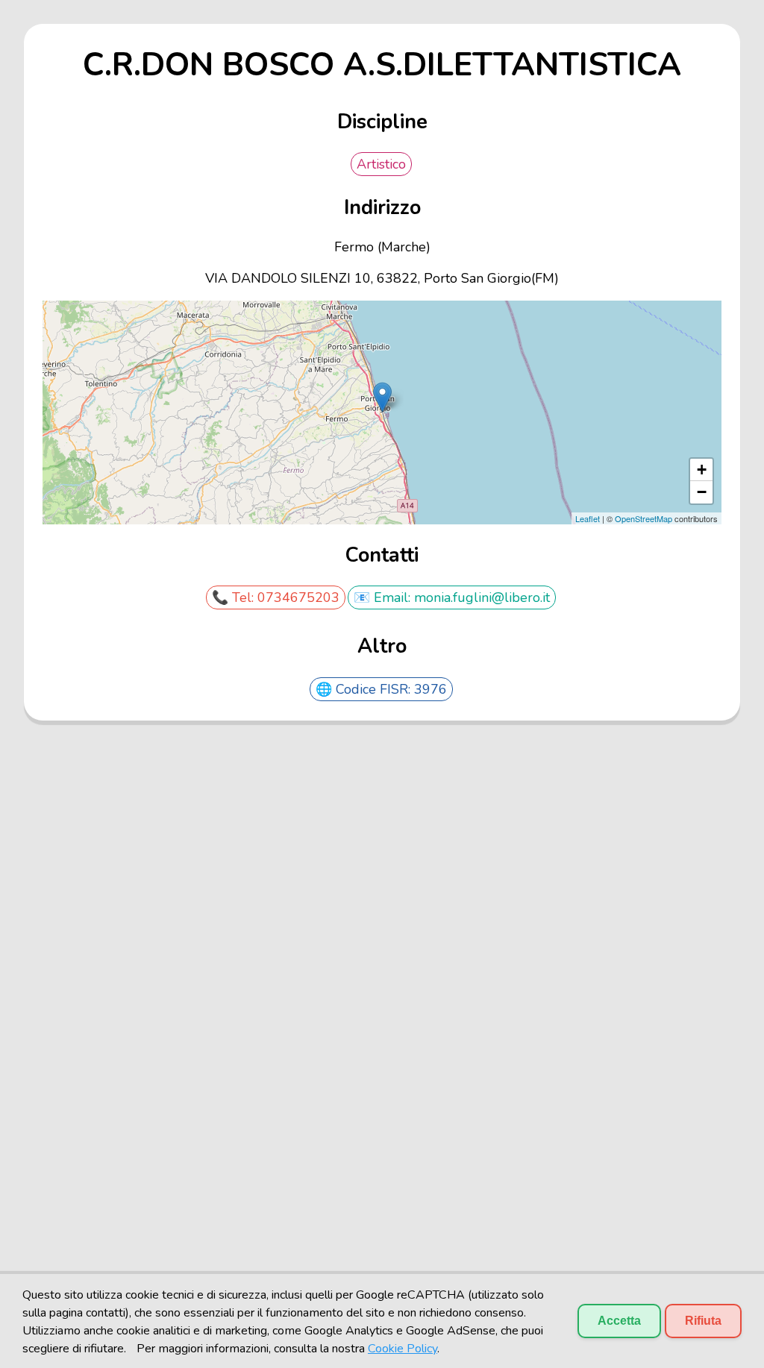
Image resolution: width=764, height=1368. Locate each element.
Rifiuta (703, 1320)
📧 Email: (384, 597)
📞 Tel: (234, 597)
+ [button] (702, 469)
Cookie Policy (402, 1348)
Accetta (619, 1320)
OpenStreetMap (643, 518)
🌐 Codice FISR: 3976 (381, 689)
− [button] (702, 492)
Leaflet (587, 518)
